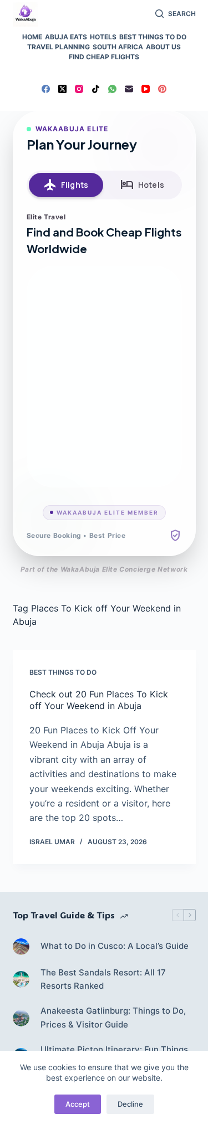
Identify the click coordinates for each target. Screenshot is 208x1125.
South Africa (118, 47)
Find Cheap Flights (104, 57)
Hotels (103, 37)
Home (32, 37)
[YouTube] (145, 89)
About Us (163, 47)
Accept (77, 1104)
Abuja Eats (66, 37)
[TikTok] (96, 89)
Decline (130, 1104)
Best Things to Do (152, 37)
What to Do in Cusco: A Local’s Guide (114, 946)
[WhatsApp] (112, 89)
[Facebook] (46, 89)
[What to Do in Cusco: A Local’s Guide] (21, 946)
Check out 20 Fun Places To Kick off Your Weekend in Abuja (98, 700)
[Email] (129, 89)
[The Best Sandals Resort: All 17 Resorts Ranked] (21, 979)
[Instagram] (79, 89)
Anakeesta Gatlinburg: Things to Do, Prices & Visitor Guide (113, 1017)
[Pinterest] (162, 89)
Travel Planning (58, 47)
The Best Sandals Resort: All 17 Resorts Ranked (103, 979)
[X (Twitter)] (62, 89)
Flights (65, 185)
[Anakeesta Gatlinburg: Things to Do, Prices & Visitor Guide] (21, 1018)
